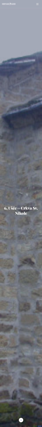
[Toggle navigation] (37, 4)
